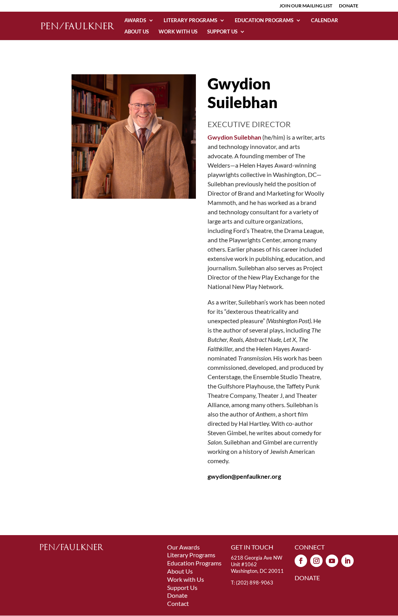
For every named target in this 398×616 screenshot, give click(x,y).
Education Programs (264, 20)
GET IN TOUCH (252, 547)
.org (244, 476)
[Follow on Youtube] (332, 561)
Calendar (324, 20)
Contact (178, 603)
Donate (177, 595)
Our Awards (183, 547)
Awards (135, 20)
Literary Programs (190, 20)
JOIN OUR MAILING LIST (305, 6)
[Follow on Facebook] (301, 561)
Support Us (222, 32)
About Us (136, 32)
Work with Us (178, 32)
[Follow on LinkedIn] (347, 561)
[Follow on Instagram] (316, 561)
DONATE (348, 6)
